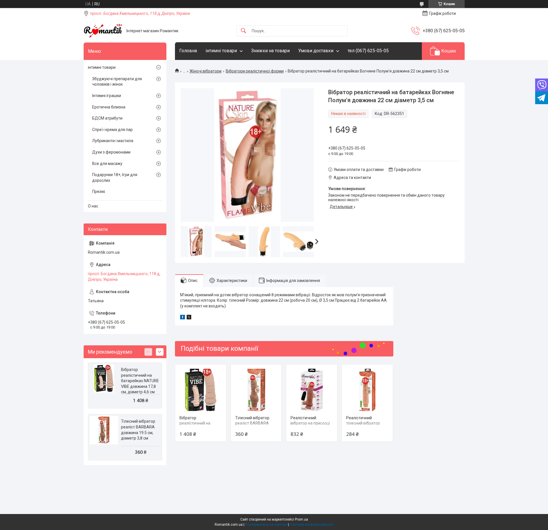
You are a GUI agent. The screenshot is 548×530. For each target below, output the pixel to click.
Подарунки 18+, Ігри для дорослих (114, 177)
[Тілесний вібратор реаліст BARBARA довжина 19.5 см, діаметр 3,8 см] (256, 390)
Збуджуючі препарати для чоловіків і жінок (117, 81)
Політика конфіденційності (311, 525)
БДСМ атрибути (107, 118)
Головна (188, 50)
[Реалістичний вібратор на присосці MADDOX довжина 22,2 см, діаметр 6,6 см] (312, 390)
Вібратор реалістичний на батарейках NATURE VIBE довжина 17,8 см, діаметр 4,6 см (140, 380)
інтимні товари (221, 50)
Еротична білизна (108, 107)
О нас (93, 206)
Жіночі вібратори (205, 71)
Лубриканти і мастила (112, 140)
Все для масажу (107, 163)
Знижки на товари (270, 50)
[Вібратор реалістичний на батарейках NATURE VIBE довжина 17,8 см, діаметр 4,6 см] (201, 390)
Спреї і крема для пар (112, 129)
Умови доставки (315, 50)
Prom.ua (301, 519)
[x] (189, 318)
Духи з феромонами (111, 152)
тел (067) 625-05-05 (368, 50)
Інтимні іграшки (106, 95)
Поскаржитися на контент (266, 525)
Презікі (98, 191)
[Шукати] (243, 31)
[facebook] (182, 318)
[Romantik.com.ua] (103, 31)
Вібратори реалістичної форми (255, 71)
